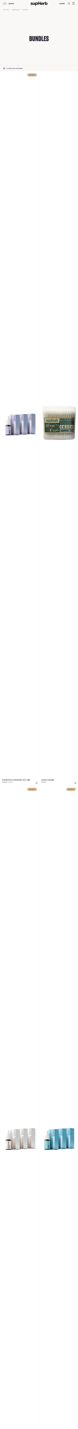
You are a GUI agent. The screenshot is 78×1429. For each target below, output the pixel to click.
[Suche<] (69, 4)
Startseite (6, 9)
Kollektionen (16, 9)
